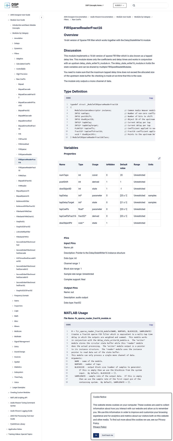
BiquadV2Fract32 (24, 181)
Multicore (17, 331)
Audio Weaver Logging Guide (21, 411)
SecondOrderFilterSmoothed (25, 243)
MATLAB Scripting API (18, 398)
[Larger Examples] (11, 387)
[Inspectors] (13, 306)
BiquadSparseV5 (22, 191)
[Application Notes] (7, 429)
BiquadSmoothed (24, 121)
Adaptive (19, 59)
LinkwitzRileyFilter (23, 232)
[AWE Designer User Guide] (9, 15)
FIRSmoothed (23, 144)
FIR (19, 134)
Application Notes (15, 429)
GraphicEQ (20, 222)
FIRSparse (22, 149)
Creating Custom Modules (20, 393)
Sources (17, 357)
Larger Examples (18, 387)
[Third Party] (13, 377)
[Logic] (13, 311)
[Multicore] (13, 331)
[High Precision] (15, 74)
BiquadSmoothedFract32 (26, 127)
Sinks (16, 347)
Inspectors (18, 306)
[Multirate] (13, 336)
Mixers (16, 326)
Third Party (18, 377)
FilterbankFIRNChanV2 (25, 216)
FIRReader (22, 186)
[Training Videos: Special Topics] (7, 434)
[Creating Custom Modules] (9, 393)
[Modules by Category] (11, 33)
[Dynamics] (13, 49)
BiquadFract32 (23, 111)
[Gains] (13, 301)
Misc (16, 321)
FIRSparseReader (25, 154)
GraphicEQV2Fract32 (24, 291)
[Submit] (134, 5)
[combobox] (150, 5)
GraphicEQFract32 (23, 227)
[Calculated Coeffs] (15, 64)
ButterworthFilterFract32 (25, 206)
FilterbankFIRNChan (24, 211)
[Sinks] (13, 347)
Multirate (17, 336)
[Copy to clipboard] (62, 34)
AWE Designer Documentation (75, 17)
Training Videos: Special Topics (20, 434)
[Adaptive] (15, 59)
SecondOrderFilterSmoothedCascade (25, 251)
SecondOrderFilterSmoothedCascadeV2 (25, 267)
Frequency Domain (21, 296)
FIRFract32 (22, 139)
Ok (96, 435)
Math (16, 316)
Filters (16, 54)
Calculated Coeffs (23, 64)
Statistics (18, 367)
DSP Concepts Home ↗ (95, 5)
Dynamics (18, 49)
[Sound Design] (13, 352)
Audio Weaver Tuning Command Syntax (22, 404)
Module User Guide (17, 20)
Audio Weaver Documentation (101, 17)
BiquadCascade (24, 89)
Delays (17, 43)
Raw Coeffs (20, 79)
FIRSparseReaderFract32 (27, 169)
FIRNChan (22, 176)
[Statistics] (13, 367)
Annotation (18, 38)
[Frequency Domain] (13, 296)
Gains (16, 301)
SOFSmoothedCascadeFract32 (26, 259)
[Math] (13, 316)
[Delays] (13, 43)
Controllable (20, 69)
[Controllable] (15, 69)
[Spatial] (13, 362)
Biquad (21, 84)
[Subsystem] (13, 372)
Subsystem (18, 372)
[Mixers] (13, 326)
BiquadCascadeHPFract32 (26, 104)
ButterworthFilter (22, 201)
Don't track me (107, 435)
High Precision (21, 74)
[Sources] (13, 357)
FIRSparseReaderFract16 (27, 161)
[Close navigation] (41, 17)
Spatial (17, 362)
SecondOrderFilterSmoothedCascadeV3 (25, 275)
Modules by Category (20, 33)
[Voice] (13, 382)
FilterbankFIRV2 (22, 237)
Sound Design (19, 352)
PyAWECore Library (17, 424)
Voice (16, 382)
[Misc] (13, 321)
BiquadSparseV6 (22, 196)
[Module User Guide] (9, 20)
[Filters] (13, 54)
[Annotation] (13, 38)
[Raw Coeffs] (15, 79)
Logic (16, 311)
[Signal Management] (13, 342)
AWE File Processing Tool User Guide (22, 417)
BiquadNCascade (25, 116)
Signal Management (22, 342)
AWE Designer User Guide (20, 15)
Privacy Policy (100, 427)
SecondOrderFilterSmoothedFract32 (25, 283)
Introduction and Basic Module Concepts (24, 26)
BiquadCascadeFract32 (26, 95)
